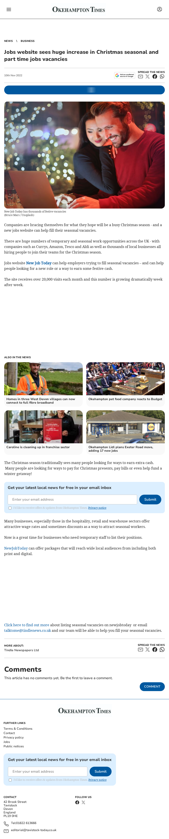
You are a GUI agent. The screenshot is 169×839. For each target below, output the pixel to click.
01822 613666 (26, 823)
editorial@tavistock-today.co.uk (33, 830)
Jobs (7, 742)
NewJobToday (16, 548)
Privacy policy (14, 737)
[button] (9, 9)
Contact (9, 733)
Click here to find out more (26, 625)
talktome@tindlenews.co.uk (27, 630)
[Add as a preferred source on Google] (124, 75)
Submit (150, 499)
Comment (152, 686)
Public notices (14, 746)
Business (28, 41)
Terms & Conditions (18, 729)
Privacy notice (97, 507)
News (8, 41)
